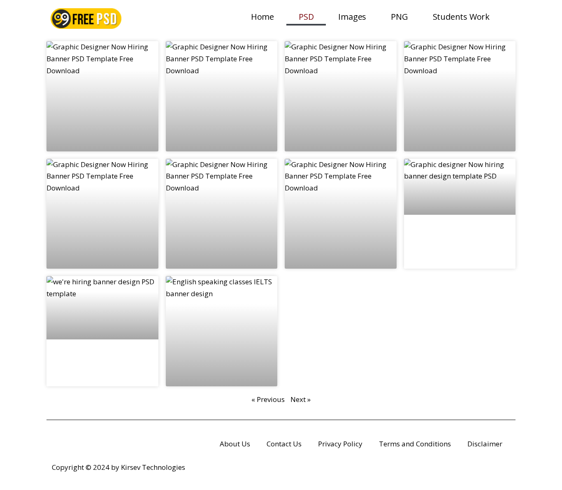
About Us (235, 443)
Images (352, 16)
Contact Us (284, 443)
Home (262, 16)
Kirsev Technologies (153, 467)
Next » (300, 399)
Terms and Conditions (415, 443)
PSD (306, 16)
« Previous (268, 399)
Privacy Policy (340, 443)
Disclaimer (484, 443)
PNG (399, 16)
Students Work (461, 16)
